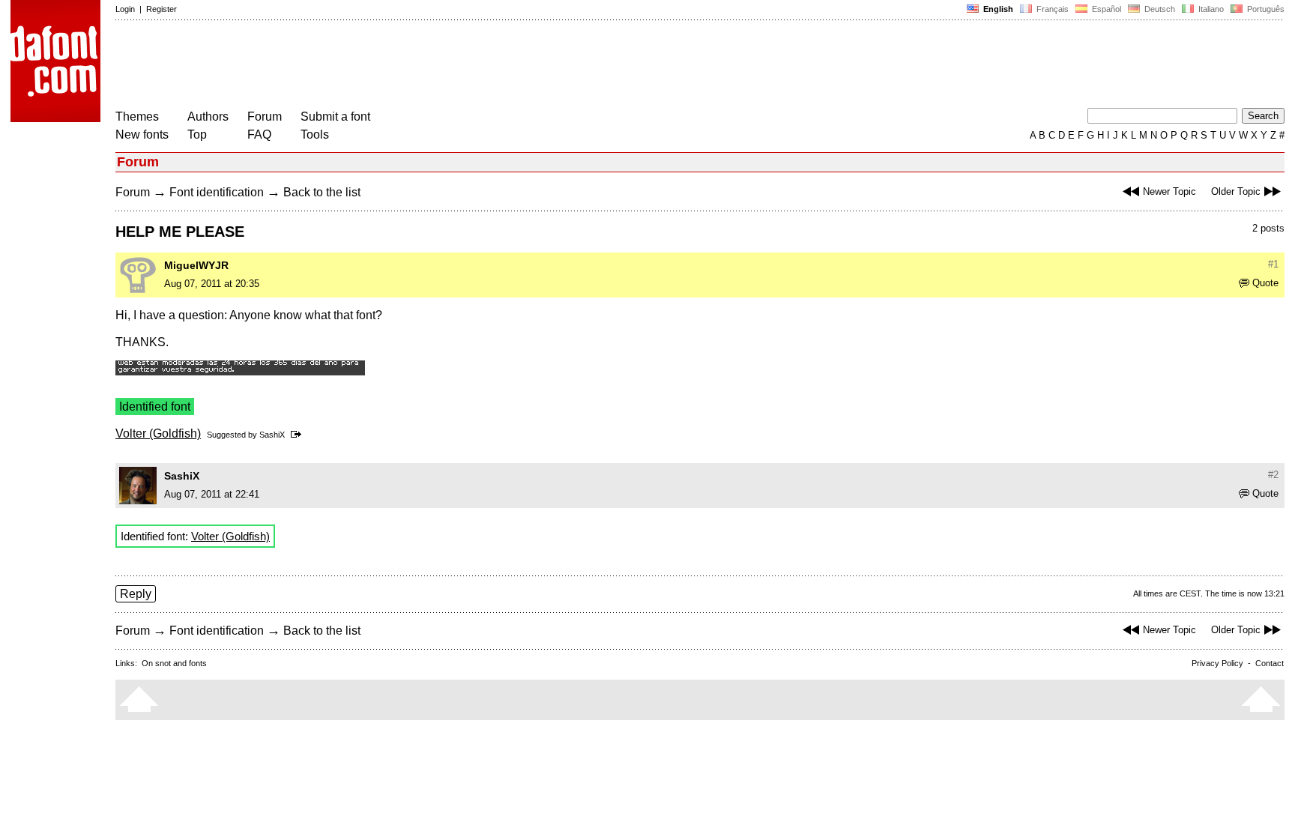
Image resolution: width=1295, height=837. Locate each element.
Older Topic (1236, 191)
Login (125, 8)
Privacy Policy (1217, 663)
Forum (264, 116)
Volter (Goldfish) (158, 433)
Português (1264, 8)
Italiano (1210, 8)
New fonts (142, 134)
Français (1051, 8)
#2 (1273, 474)
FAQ (259, 134)
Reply (135, 593)
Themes (137, 116)
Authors (208, 116)
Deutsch (1158, 8)
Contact (1269, 663)
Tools (315, 134)
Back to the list (321, 192)
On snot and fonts (174, 663)
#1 (1273, 264)
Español (1105, 8)
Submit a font (335, 116)
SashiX (272, 434)
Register (161, 8)
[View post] (298, 434)
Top (197, 134)
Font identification (216, 192)
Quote (1265, 282)
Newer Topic (1169, 191)
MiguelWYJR (196, 265)
